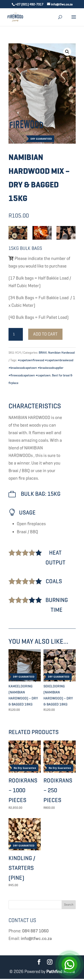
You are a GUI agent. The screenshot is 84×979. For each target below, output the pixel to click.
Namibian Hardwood (61, 353)
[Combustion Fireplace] (42, 232)
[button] (67, 52)
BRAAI (43, 353)
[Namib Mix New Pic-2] (18, 232)
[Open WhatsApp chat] (69, 964)
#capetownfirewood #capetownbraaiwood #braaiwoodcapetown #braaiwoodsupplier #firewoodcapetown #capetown (41, 367)
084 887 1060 (35, 931)
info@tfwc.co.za (36, 938)
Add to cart (45, 334)
